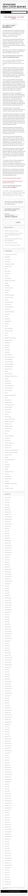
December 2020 (8, 657)
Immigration (7, 342)
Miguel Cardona (8, 369)
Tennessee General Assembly (11, 452)
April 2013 (7, 877)
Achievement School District (11, 254)
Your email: (7, 213)
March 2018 (7, 736)
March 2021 (7, 650)
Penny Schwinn (8, 388)
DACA (6, 316)
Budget (6, 283)
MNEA (14, 195)
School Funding (8, 402)
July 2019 (7, 698)
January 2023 (8, 600)
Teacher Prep (8, 440)
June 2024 (7, 559)
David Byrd (7, 318)
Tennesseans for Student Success (12, 450)
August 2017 (8, 753)
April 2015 (7, 819)
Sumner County (8, 428)
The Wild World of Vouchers (11, 242)
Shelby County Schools (10, 419)
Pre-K (6, 392)
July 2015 (7, 812)
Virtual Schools (8, 478)
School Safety (8, 409)
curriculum (7, 314)
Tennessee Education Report (14, 5)
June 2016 (7, 786)
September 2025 (8, 524)
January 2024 (8, 571)
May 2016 (7, 788)
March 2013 (7, 879)
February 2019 (8, 710)
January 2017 (8, 769)
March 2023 (7, 595)
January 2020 (8, 683)
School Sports (8, 412)
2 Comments (21, 195)
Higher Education (9, 340)
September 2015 (8, 808)
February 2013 (8, 882)
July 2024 (7, 557)
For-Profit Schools (9, 328)
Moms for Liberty (8, 373)
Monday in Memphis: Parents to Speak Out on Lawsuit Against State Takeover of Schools (14, 235)
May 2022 (7, 619)
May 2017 (7, 760)
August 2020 (8, 667)
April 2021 (7, 648)
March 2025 (7, 538)
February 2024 (8, 569)
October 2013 (8, 862)
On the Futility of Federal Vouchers (12, 245)
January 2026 (8, 514)
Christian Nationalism (9, 295)
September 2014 (8, 836)
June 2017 (7, 757)
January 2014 (8, 855)
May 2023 (7, 590)
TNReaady (7, 464)
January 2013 (8, 884)
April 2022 (7, 621)
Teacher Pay (7, 438)
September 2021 (8, 638)
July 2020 (7, 669)
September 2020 (8, 664)
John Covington (21, 193)
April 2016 (7, 791)
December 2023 (8, 574)
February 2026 (8, 512)
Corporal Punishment (9, 311)
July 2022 (7, 614)
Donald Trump (8, 321)
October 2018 (8, 719)
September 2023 (8, 581)
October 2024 (8, 550)
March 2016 (7, 793)
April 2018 (7, 734)
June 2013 (7, 872)
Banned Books (8, 266)
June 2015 (7, 815)
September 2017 (8, 750)
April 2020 (7, 676)
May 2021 (7, 645)
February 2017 (8, 767)
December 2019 (8, 686)
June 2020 (7, 671)
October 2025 (8, 521)
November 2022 (8, 605)
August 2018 (8, 724)
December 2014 (8, 829)
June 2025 (7, 531)
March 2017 (7, 765)
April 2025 (7, 535)
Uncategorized (8, 476)
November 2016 (8, 774)
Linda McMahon (8, 359)
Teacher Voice (8, 447)
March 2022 (7, 624)
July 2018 (7, 726)
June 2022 (7, 617)
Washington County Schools (11, 483)
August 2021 (8, 640)
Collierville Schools (9, 302)
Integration (7, 345)
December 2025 (8, 516)
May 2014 (7, 846)
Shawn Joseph (8, 416)
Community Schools (9, 307)
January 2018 (8, 741)
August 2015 (8, 810)
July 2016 (7, 784)
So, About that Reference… (9, 26)
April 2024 (7, 564)
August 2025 (8, 526)
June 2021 (7, 643)
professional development (10, 395)
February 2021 (8, 652)
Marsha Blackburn (9, 366)
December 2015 (8, 800)
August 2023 (8, 583)
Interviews (7, 347)
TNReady (7, 466)
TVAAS (7, 474)
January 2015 (8, 827)
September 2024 (8, 552)
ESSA (6, 326)
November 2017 (8, 745)
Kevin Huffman (8, 354)
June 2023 (7, 588)
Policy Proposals (8, 390)
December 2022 (8, 602)
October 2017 (8, 748)
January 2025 (8, 543)
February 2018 (8, 738)
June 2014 (7, 843)
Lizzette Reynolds (9, 361)
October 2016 (8, 777)
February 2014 (8, 853)
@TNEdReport (13, 187)
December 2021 (8, 631)
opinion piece (8, 381)
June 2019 (7, 700)
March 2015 (7, 822)
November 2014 (8, 831)
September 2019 (8, 693)
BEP (6, 268)
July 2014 (7, 841)
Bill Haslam (7, 273)
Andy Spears (15, 24)
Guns (6, 335)
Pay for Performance (9, 385)
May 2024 (7, 562)
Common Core (8, 304)
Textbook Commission (9, 459)
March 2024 (7, 566)
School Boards (8, 400)
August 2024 (8, 555)
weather (6, 486)
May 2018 (7, 731)
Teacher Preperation (9, 443)
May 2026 (7, 504)
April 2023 (7, 593)
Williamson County (9, 488)
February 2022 (8, 626)
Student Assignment (9, 421)
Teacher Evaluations (9, 435)
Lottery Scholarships (9, 364)
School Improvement (9, 404)
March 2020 (7, 679)
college (6, 299)
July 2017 (7, 755)
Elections (7, 323)
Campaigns (7, 285)
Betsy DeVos (8, 271)
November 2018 (8, 717)
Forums (6, 333)
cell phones (7, 290)
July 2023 (7, 586)
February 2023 (8, 598)
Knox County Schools (9, 357)
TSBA (6, 469)
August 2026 (8, 497)
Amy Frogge (7, 261)
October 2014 (8, 834)
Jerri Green (7, 350)
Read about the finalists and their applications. (12, 178)
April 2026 (7, 507)
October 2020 (8, 662)
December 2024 (8, 545)
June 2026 (7, 502)
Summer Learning (9, 426)
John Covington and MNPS (8, 194)
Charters (7, 292)
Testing (6, 457)
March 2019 (7, 707)
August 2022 (8, 612)
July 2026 (7, 500)
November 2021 (8, 633)
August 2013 (8, 867)
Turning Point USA (9, 471)
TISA (6, 462)
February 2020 (8, 681)
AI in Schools (8, 259)
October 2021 (8, 636)
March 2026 (7, 509)
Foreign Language (9, 330)
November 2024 (8, 547)
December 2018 (8, 714)
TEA (6, 433)
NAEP (6, 378)
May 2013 (7, 874)
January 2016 (8, 798)
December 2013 (8, 858)
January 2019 (8, 712)
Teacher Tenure (8, 445)
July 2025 (7, 528)
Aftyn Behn (7, 256)
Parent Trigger (8, 383)
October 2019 (8, 691)
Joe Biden (7, 352)
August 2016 (8, 781)
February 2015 (8, 824)
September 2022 (8, 609)
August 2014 (8, 839)
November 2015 (8, 803)
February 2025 (8, 540)
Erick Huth (8, 193)
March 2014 (7, 850)
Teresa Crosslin (8, 455)
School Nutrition (8, 407)
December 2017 (8, 743)
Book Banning (8, 278)
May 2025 (7, 533)
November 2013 (8, 860)
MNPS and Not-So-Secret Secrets (12, 230)
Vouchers (7, 481)
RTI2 (6, 397)
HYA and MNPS (14, 193)
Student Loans (8, 423)
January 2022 (8, 629)
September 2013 (8, 865)
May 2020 (7, 674)
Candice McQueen (9, 287)
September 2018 (8, 722)
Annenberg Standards (9, 264)
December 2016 (8, 772)
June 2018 (7, 729)
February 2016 (8, 796)
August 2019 (8, 695)
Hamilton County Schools (10, 338)
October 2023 (8, 578)
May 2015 (7, 817)
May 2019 (7, 703)
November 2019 (8, 688)
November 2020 (8, 660)
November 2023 (8, 576)
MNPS (8, 191)
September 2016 (8, 779)
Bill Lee (7, 276)
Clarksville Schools (9, 297)
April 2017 (7, 762)
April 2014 (7, 848)
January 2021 (8, 655)
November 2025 (8, 519)
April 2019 (7, 705)
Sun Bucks (7, 431)
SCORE (7, 414)
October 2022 (8, 607)
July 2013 (7, 870)
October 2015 (8, 805)
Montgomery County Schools (11, 376)
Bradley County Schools (10, 280)
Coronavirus (7, 309)
